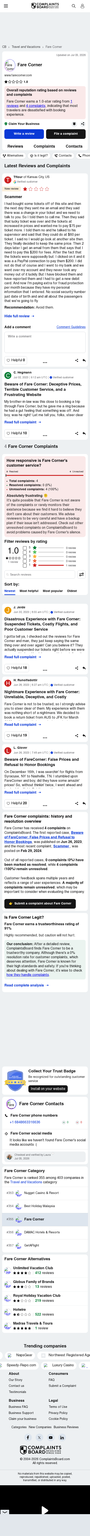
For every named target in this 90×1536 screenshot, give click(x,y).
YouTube (51, 1437)
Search (73, 6)
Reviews (15, 146)
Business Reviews (66, 1427)
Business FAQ (18, 1407)
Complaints (44, 146)
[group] (13, 155)
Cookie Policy (58, 1419)
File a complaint (66, 133)
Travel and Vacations (26, 1182)
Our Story (15, 1380)
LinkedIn (62, 1437)
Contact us (16, 1386)
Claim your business (22, 1419)
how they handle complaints (28, 975)
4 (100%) (33, 489)
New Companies (40, 1427)
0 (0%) (30, 485)
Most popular (53, 591)
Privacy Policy (58, 1413)
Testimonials (17, 1392)
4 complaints (35, 106)
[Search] (39, 574)
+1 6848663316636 (25, 1122)
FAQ (52, 1380)
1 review (13, 562)
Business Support (21, 1413)
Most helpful (29, 591)
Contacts (74, 146)
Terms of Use (58, 1407)
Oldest (72, 591)
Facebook (28, 1437)
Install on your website (48, 1089)
